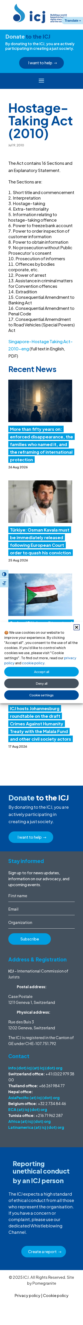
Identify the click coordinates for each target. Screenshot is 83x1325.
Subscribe (29, 938)
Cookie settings (41, 695)
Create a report (42, 1251)
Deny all (41, 683)
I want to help (40, 62)
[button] (76, 627)
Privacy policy (27, 1295)
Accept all (41, 672)
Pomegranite (44, 1283)
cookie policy (33, 662)
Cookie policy (56, 1295)
